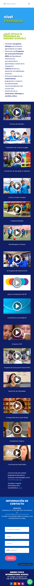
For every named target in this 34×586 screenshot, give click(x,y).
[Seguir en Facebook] (11, 583)
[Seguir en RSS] (22, 583)
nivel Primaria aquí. (15, 480)
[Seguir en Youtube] (18, 583)
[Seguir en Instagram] (15, 583)
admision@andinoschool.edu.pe (17, 514)
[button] (30, 582)
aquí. (20, 488)
